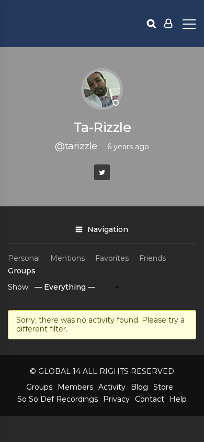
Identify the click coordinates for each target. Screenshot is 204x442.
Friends (152, 258)
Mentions (67, 258)
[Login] (168, 23)
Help (178, 399)
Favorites (112, 258)
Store (163, 387)
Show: (19, 287)
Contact (149, 399)
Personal (24, 258)
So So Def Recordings (57, 399)
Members (75, 387)
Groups (22, 270)
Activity (112, 387)
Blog (139, 387)
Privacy (116, 399)
